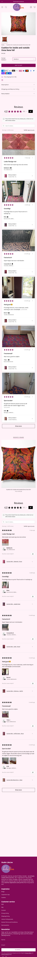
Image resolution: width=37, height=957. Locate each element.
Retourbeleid (5, 93)
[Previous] (2, 1)
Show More (24, 309)
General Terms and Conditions (9, 922)
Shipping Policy (5, 916)
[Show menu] (2, 7)
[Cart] (34, 7)
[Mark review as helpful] (33, 554)
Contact (3, 910)
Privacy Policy (5, 913)
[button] (27, 111)
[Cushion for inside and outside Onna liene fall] (18, 464)
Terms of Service (5, 954)
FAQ (2, 907)
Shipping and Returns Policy (10, 89)
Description (5, 84)
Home (2, 44)
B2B (2, 904)
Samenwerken (5, 925)
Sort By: (25, 130)
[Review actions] (32, 157)
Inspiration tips (5, 894)
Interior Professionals (7, 919)
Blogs (2, 891)
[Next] (35, 1)
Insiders (3, 897)
